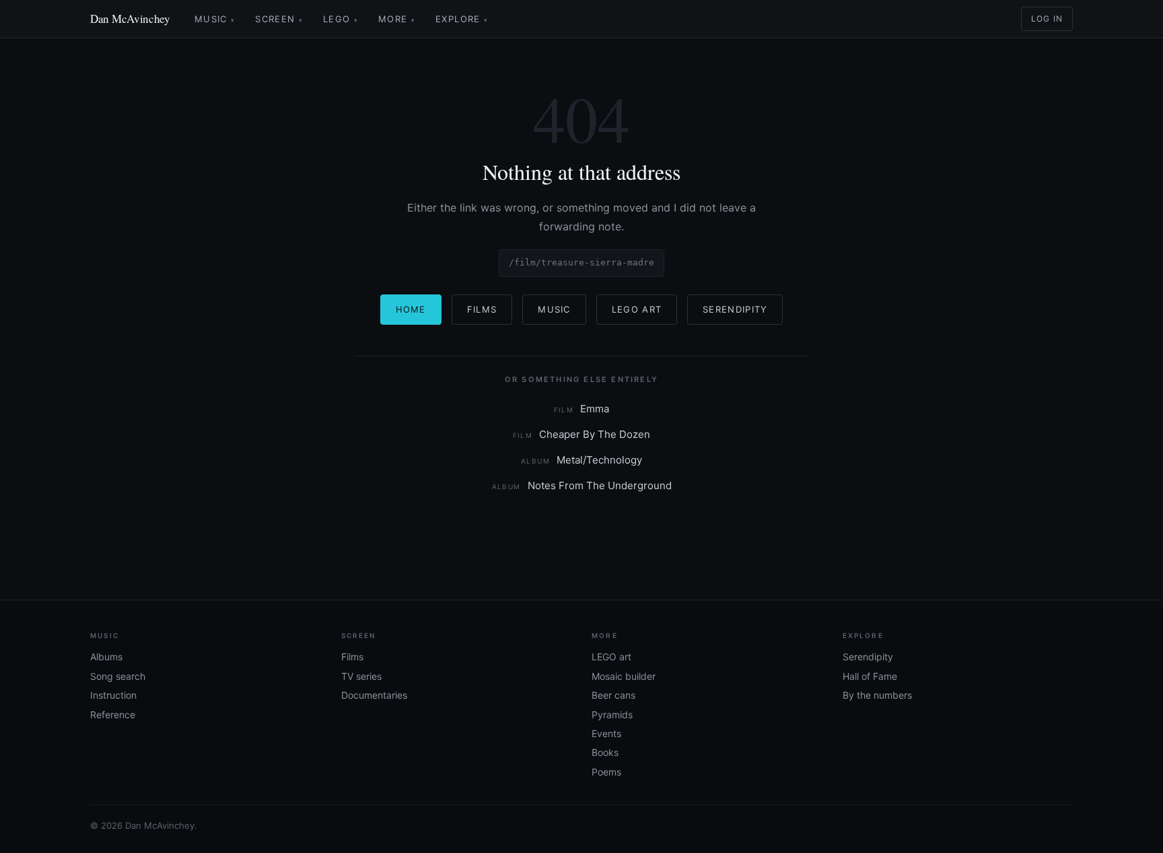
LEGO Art (637, 309)
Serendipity (735, 309)
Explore (461, 18)
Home (411, 309)
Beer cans (613, 695)
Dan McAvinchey (130, 18)
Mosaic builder (624, 676)
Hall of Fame (870, 676)
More (396, 18)
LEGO (340, 18)
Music (215, 18)
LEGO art (611, 656)
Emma (582, 408)
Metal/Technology (581, 459)
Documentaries (374, 695)
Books (605, 752)
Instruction (113, 695)
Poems (606, 772)
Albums (106, 656)
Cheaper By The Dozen (582, 434)
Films (482, 309)
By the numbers (877, 695)
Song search (117, 676)
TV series (361, 676)
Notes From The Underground (582, 485)
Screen (279, 18)
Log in (1047, 18)
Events (606, 733)
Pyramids (612, 714)
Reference (112, 714)
